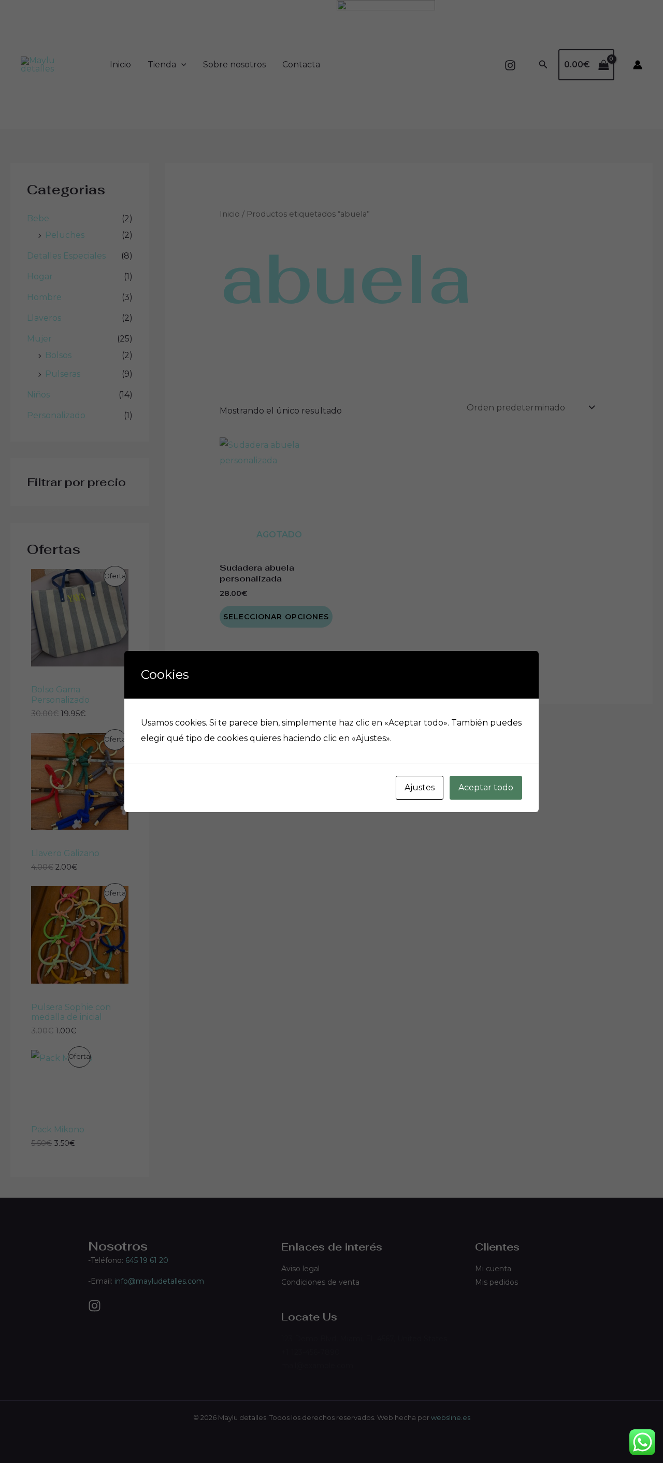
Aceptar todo (485, 787)
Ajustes (420, 787)
